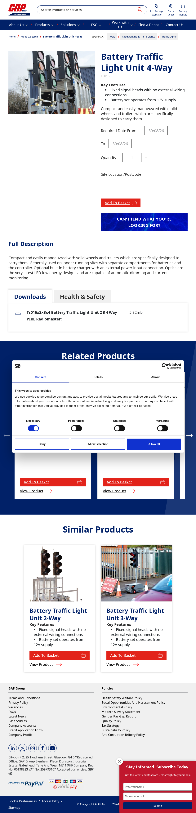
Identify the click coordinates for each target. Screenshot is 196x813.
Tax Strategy (110, 725)
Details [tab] (98, 377)
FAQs (12, 712)
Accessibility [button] (50, 801)
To (103, 143)
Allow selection (98, 444)
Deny (42, 444)
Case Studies (17, 721)
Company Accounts (22, 725)
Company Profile (20, 735)
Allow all (154, 444)
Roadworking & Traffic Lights (138, 36)
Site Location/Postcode (121, 174)
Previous (7, 435)
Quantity (108, 157)
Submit (158, 805)
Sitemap (14, 808)
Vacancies (15, 707)
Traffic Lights (169, 36)
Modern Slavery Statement (121, 712)
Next (189, 435)
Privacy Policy (18, 702)
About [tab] (155, 377)
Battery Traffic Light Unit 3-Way (135, 614)
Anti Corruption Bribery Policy (123, 735)
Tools (112, 36)
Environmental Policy (117, 707)
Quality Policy (111, 721)
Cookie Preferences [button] (22, 801)
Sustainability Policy (116, 730)
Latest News (17, 716)
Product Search (29, 36)
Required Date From (118, 130)
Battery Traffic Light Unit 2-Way (58, 614)
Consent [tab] (40, 377)
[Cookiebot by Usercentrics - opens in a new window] (164, 366)
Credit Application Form (25, 730)
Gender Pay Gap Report (119, 716)
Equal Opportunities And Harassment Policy (133, 702)
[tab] (30, 296)
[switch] (76, 428)
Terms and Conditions (24, 698)
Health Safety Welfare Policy (122, 698)
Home (12, 36)
